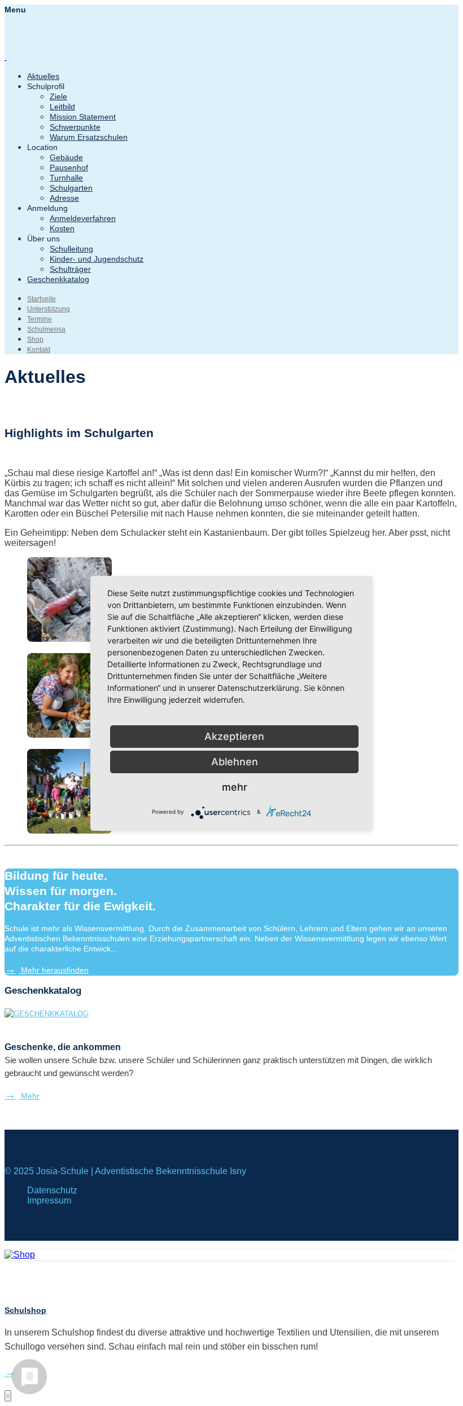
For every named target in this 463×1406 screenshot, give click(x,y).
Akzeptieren (234, 736)
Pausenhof (69, 167)
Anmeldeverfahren (83, 218)
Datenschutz (52, 1190)
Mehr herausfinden (54, 970)
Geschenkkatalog (58, 279)
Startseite (41, 299)
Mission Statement (83, 116)
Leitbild (62, 106)
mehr (234, 787)
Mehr (29, 1095)
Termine (39, 319)
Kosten (62, 228)
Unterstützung (48, 309)
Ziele (58, 96)
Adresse (64, 197)
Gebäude (66, 157)
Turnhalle (66, 177)
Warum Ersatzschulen (89, 137)
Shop (35, 339)
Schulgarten (71, 187)
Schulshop (25, 1310)
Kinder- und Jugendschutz (96, 258)
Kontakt (38, 350)
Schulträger (70, 269)
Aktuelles (43, 76)
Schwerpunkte (75, 126)
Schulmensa (46, 329)
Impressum (49, 1200)
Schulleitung (71, 248)
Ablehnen (234, 762)
